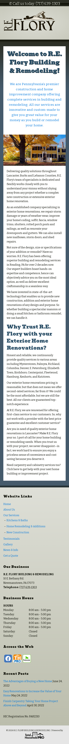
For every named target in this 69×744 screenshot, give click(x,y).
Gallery (8, 544)
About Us (9, 509)
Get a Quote (10, 555)
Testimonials (11, 538)
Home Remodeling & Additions (26, 526)
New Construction (18, 532)
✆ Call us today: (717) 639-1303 (34, 3)
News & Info (10, 550)
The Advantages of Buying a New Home (27, 681)
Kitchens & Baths (17, 520)
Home (7, 504)
